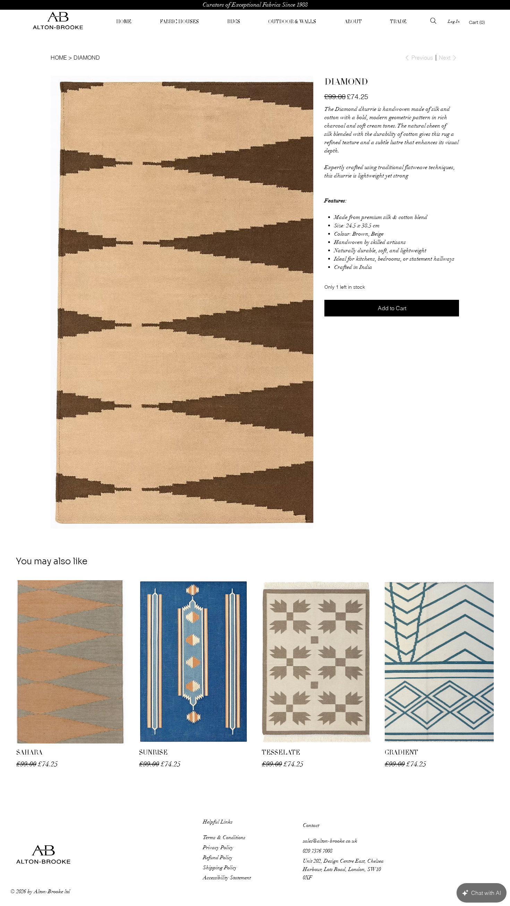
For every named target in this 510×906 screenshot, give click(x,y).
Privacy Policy (218, 713)
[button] (179, 22)
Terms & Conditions (224, 703)
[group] (255, 541)
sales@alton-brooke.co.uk (330, 707)
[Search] (433, 21)
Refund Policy (218, 723)
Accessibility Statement (227, 743)
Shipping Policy (220, 733)
